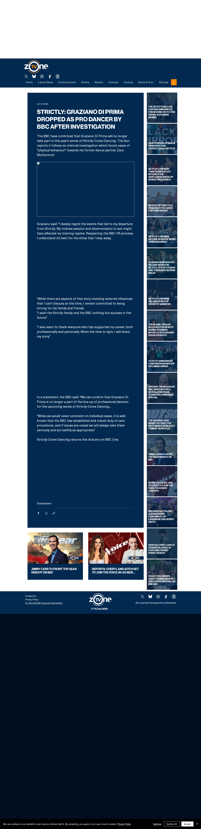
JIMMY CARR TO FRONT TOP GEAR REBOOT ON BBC (54, 570)
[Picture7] (50, 76)
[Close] (197, 823)
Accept (187, 824)
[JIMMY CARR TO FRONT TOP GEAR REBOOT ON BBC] (55, 548)
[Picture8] (34, 76)
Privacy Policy (124, 824)
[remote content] (85, 268)
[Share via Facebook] (38, 513)
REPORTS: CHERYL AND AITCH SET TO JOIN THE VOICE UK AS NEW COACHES (115, 570)
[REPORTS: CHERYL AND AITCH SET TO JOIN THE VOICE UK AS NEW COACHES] (116, 548)
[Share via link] (53, 513)
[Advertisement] (57, 7)
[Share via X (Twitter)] (46, 513)
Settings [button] (157, 824)
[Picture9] (58, 76)
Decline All (171, 824)
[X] (26, 76)
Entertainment (44, 503)
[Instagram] (42, 76)
